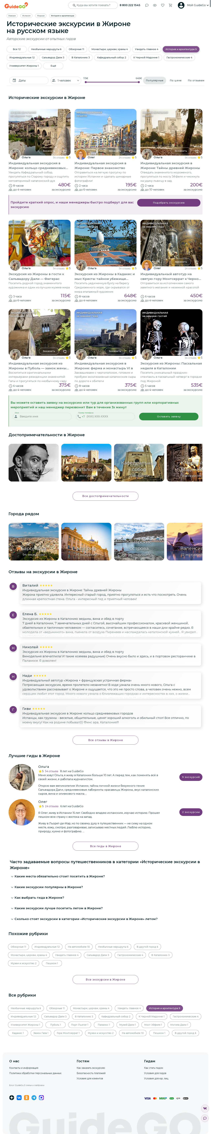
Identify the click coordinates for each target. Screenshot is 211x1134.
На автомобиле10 (79, 946)
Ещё (53, 65)
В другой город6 (147, 946)
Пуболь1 (55, 1024)
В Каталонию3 (81, 57)
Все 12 (17, 49)
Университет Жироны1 (24, 65)
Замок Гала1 (40, 1033)
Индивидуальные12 (22, 57)
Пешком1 (52, 963)
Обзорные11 (76, 49)
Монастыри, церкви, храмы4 (109, 49)
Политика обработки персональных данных (35, 1073)
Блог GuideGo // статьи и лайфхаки (26, 1085)
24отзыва (51, 806)
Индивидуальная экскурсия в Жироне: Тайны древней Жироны (71, 590)
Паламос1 (104, 1024)
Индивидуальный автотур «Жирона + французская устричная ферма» (77, 680)
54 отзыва (58, 157)
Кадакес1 (18, 1033)
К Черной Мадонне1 (146, 57)
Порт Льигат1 (79, 1024)
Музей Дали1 (127, 1024)
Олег (91, 157)
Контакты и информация (23, 1067)
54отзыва (51, 771)
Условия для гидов (155, 1073)
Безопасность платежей (91, 1073)
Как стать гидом (153, 1067)
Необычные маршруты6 (46, 49)
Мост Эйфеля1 (153, 1024)
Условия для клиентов (90, 1078)
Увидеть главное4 (146, 49)
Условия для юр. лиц (156, 1078)
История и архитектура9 (181, 49)
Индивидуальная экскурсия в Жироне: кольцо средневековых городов (77, 713)
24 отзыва (124, 157)
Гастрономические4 (179, 57)
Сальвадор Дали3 (53, 57)
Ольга (26, 157)
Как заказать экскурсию (91, 1067)
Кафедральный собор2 (111, 57)
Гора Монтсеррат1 (68, 1033)
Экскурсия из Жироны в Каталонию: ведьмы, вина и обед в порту (73, 619)
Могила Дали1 (179, 1024)
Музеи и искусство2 (23, 963)
